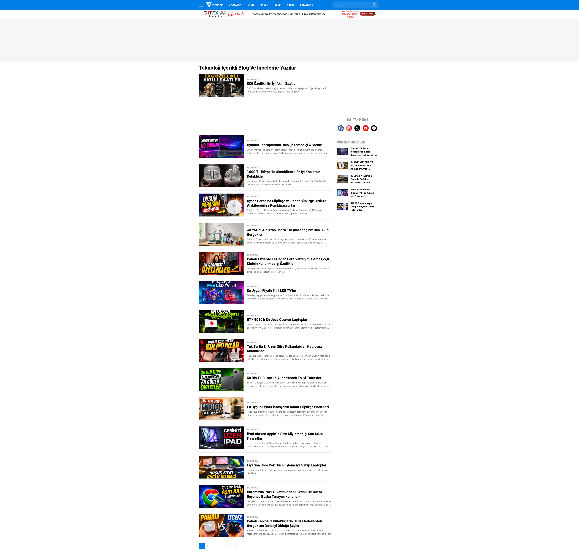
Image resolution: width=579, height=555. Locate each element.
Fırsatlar (306, 4)
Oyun (251, 4)
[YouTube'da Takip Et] (366, 128)
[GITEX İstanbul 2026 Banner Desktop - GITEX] (289, 10)
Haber (264, 4)
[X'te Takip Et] (357, 128)
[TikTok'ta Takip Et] (374, 128)
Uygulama (235, 4)
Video (290, 4)
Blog (278, 4)
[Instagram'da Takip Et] (349, 128)
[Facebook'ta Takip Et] (341, 128)
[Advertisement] (265, 116)
